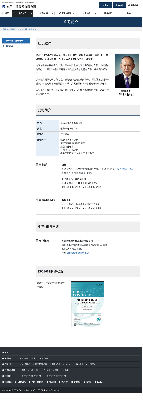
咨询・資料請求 (37, 382)
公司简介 (23, 13)
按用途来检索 (65, 13)
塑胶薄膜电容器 (41, 364)
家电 (56, 370)
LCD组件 (79, 364)
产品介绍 (44, 13)
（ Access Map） (124, 169)
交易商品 (91, 364)
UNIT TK (65, 382)
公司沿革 (9, 46)
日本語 (105, 5)
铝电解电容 (26, 364)
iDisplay (68, 364)
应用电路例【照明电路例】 (57, 376)
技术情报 (87, 13)
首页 (7, 13)
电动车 (65, 370)
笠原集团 (77, 382)
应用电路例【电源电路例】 (32, 376)
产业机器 (46, 370)
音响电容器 (56, 364)
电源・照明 (34, 370)
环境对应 (108, 13)
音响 (23, 370)
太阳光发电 (21, 382)
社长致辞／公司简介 (28, 29)
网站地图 (134, 5)
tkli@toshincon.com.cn (78, 253)
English (119, 4)
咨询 (129, 13)
